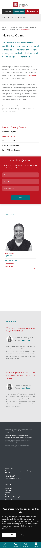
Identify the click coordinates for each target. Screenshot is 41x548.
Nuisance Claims (25, 29)
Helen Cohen (26, 340)
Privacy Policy (15, 437)
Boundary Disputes (9, 132)
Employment (8, 488)
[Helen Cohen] (9, 339)
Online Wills (8, 499)
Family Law (8, 490)
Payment (8, 11)
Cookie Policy (23, 437)
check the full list (9, 521)
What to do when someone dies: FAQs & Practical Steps (20, 329)
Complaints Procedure (18, 435)
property (32, 75)
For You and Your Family (15, 27)
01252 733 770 (33, 11)
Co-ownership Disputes (11, 141)
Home (4, 27)
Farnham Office (9, 468)
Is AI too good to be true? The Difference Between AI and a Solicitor (20, 376)
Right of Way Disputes (10, 145)
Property (7, 492)
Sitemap (30, 437)
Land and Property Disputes (10, 29)
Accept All (9, 535)
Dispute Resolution (30, 27)
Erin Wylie (9, 254)
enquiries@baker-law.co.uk (13, 478)
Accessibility (8, 435)
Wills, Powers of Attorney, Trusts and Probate (17, 497)
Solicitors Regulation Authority (15, 430)
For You (8, 484)
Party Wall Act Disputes (11, 150)
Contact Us (20, 11)
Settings (22, 535)
